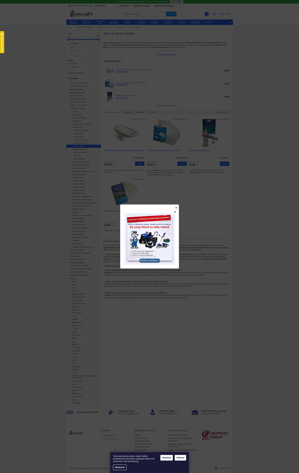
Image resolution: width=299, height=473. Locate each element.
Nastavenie (120, 467)
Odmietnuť (166, 458)
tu (137, 461)
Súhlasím (180, 458)
